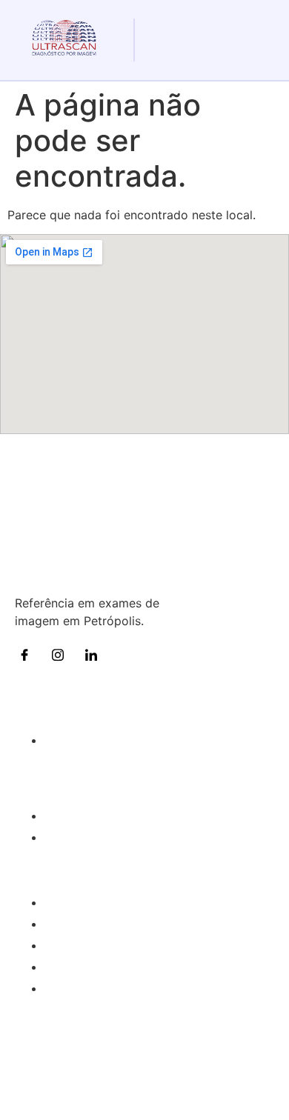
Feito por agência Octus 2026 (144, 1096)
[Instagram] (63, 654)
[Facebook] (30, 654)
